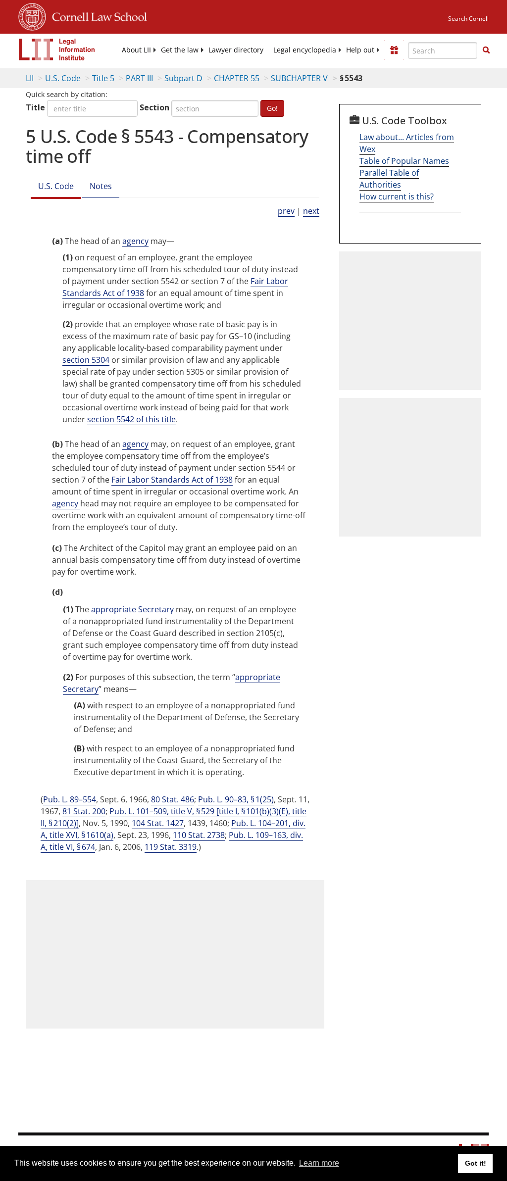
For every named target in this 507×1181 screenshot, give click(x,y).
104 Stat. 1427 (158, 823)
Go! (272, 108)
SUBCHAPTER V (299, 78)
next (311, 210)
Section (154, 107)
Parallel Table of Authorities (389, 178)
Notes (101, 186)
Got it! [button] (475, 1163)
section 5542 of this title (131, 419)
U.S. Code (63, 78)
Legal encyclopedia (304, 50)
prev (286, 210)
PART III (139, 78)
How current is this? (396, 196)
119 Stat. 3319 (171, 846)
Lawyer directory (235, 50)
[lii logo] (57, 49)
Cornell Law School (96, 15)
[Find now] (486, 50)
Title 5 (103, 78)
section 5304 (85, 359)
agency (135, 241)
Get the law (180, 50)
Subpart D (183, 78)
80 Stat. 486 (172, 799)
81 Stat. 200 (83, 811)
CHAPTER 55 (236, 78)
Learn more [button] (319, 1163)
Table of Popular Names (404, 160)
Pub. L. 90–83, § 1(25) (236, 799)
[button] (486, 50)
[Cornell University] (32, 15)
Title (35, 107)
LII (30, 78)
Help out (360, 50)
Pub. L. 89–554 (69, 799)
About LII (136, 50)
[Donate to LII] (394, 50)
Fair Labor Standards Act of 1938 (172, 479)
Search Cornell (468, 18)
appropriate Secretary (132, 609)
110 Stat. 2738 (199, 835)
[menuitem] (136, 50)
